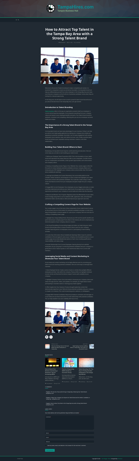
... (54, 380)
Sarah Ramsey (82, 381)
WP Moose (119, 458)
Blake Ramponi (62, 42)
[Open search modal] (18, 20)
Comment (48, 417)
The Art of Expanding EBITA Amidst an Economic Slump (68, 370)
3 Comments (78, 42)
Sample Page (20, 458)
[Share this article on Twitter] (51, 337)
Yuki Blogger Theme (106, 458)
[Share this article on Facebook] (46, 337)
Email (47, 437)
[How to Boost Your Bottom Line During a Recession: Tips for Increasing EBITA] (52, 362)
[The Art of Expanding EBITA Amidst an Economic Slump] (69, 362)
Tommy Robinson (49, 383)
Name (47, 433)
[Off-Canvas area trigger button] (16, 20)
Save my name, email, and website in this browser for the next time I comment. (66, 445)
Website (48, 441)
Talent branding (49, 111)
